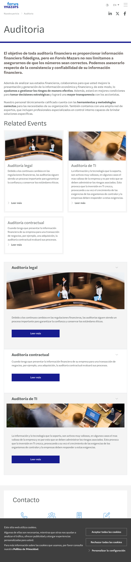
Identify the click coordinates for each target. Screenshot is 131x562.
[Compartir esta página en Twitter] (117, 13)
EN (114, 5)
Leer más (16, 203)
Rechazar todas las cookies (106, 542)
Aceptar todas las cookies (106, 532)
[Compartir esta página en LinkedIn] (110, 13)
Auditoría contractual (26, 222)
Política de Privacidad (25, 549)
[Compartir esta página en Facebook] (124, 13)
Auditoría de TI (83, 165)
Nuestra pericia (11, 13)
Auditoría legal (20, 165)
